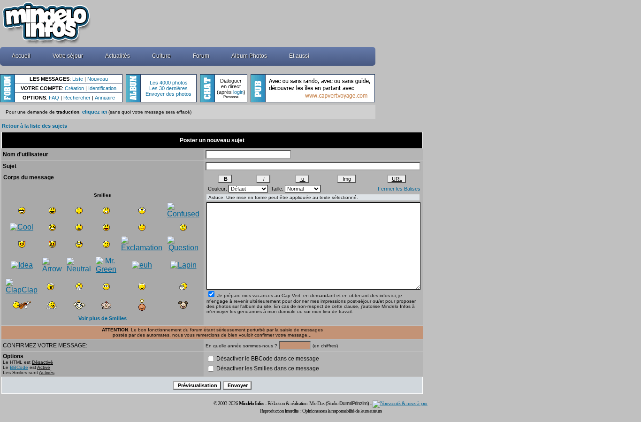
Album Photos (249, 56)
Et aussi (299, 56)
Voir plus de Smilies (102, 318)
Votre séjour (68, 56)
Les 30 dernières (168, 88)
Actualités (117, 56)
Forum (201, 56)
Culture (161, 56)
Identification (102, 88)
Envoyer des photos (168, 94)
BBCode (19, 367)
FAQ (54, 97)
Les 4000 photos (169, 82)
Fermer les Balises (399, 189)
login (238, 92)
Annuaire (105, 97)
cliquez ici (94, 112)
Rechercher (77, 97)
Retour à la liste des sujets (34, 126)
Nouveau (97, 79)
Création (74, 88)
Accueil (21, 56)
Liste (77, 79)
